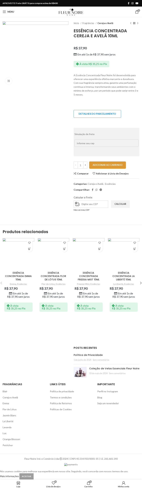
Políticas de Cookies (61, 409)
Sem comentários (101, 360)
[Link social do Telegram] (101, 190)
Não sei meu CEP (81, 210)
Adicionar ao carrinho (107, 165)
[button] (29, 249)
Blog (99, 397)
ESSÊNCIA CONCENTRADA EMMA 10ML (18, 276)
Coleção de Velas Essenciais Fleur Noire (114, 368)
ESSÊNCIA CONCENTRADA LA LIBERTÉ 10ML (123, 276)
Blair (5, 391)
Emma (13, 284)
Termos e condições (61, 397)
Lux (4, 433)
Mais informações (9, 476)
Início (77, 23)
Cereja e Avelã (105, 23)
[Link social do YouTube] (137, 3)
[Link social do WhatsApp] (96, 190)
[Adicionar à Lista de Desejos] (29, 243)
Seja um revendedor (108, 403)
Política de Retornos (61, 403)
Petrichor (8, 445)
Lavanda (7, 427)
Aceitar (26, 476)
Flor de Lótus (48, 284)
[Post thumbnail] (80, 372)
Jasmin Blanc (9, 415)
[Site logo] (71, 11)
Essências (110, 183)
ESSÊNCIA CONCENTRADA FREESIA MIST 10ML (88, 276)
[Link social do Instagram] (132, 3)
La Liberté (118, 284)
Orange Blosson (11, 439)
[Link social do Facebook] (128, 3)
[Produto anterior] (130, 23)
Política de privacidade (62, 391)
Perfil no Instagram (107, 391)
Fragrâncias (88, 23)
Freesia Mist (83, 284)
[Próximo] (137, 23)
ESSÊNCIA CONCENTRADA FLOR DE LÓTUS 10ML (53, 276)
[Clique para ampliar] (8, 81)
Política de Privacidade (88, 355)
